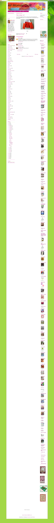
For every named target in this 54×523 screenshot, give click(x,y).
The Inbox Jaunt (43, 95)
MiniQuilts (9, 74)
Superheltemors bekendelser (43, 445)
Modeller (13, 11)
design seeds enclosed (42, 123)
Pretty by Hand (43, 228)
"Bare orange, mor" (10, 139)
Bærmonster (42, 459)
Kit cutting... (10, 136)
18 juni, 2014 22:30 (20, 41)
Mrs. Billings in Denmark (43, 340)
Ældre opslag (36, 54)
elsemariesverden (43, 306)
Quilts (8, 87)
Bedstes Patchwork (43, 300)
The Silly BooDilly (43, 149)
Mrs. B (8, 80)
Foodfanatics (42, 91)
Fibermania (42, 387)
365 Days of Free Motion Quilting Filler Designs (43, 101)
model (8, 119)
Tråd (8, 107)
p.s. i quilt (42, 268)
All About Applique (43, 93)
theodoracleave (43, 181)
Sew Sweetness (43, 55)
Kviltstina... (42, 430)
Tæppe (9, 109)
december (10, 125)
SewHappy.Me (43, 83)
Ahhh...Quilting (43, 85)
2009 (9, 157)
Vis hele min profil (10, 31)
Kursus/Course (9, 68)
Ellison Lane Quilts (43, 432)
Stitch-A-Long (43, 216)
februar (10, 150)
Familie (21, 34)
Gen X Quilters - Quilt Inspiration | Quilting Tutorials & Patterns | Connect (43, 234)
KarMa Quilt (9, 65)
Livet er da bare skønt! (10, 70)
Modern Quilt (9, 76)
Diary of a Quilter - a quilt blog (43, 47)
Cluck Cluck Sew (43, 183)
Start (27, 54)
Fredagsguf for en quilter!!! (11, 142)
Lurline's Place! (43, 411)
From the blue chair (43, 262)
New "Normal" (11, 144)
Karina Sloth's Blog (43, 393)
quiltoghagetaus (43, 358)
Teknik (8, 102)
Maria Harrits (13, 20)
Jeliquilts (42, 422)
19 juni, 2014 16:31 (20, 49)
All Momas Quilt (20, 5)
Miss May (9, 75)
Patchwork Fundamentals (43, 210)
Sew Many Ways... (43, 314)
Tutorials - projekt (26, 11)
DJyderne (42, 288)
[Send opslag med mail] (26, 33)
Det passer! (10, 133)
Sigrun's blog (43, 376)
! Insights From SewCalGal (43, 364)
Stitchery (9, 92)
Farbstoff (42, 237)
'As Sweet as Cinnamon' (42, 192)
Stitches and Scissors (42, 417)
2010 (9, 156)
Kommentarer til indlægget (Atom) (29, 56)
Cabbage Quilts (43, 270)
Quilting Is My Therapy (43, 98)
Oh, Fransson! (43, 338)
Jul (8, 64)
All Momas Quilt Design (11, 45)
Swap (8, 97)
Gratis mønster (9, 60)
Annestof (19, 43)
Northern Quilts (43, 104)
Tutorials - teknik (17, 11)
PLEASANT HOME (43, 276)
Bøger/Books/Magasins (11, 49)
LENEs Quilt (42, 308)
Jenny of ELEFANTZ (42, 58)
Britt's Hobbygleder (43, 399)
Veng (8, 115)
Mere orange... (11, 137)
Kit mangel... (10, 134)
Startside (10, 11)
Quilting (9, 86)
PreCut (8, 85)
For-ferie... (10, 135)
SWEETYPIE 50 (43, 352)
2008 (9, 158)
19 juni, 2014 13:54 (20, 45)
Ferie (8, 56)
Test (8, 103)
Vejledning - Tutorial (10, 114)
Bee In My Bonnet (43, 64)
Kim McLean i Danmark (43, 405)
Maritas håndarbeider (42, 332)
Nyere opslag (18, 54)
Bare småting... (10, 145)
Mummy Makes (43, 447)
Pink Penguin (43, 155)
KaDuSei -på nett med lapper (43, 250)
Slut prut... (10, 140)
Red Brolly (42, 458)
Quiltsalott (42, 320)
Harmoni (9, 63)
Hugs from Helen (43, 112)
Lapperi (9, 69)
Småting (23, 34)
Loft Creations (43, 456)
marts (10, 149)
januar (10, 151)
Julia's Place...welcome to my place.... (43, 244)
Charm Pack (9, 50)
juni (9, 132)
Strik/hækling (9, 96)
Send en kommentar (19, 50)
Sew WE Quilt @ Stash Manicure (43, 204)
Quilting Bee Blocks (43, 463)
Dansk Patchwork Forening (11, 162)
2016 (9, 122)
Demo (8, 54)
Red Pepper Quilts (43, 161)
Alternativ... (10, 141)
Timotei (42, 117)
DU (8, 51)
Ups (8, 113)
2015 (9, 123)
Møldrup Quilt (43, 222)
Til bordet (9, 104)
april (10, 148)
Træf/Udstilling (9, 108)
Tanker (8, 98)
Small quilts (42, 370)
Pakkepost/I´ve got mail (11, 81)
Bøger (21, 11)
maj (9, 147)
